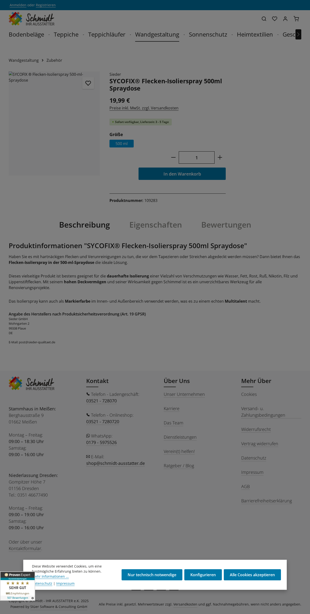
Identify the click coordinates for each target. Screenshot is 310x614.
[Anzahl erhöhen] (220, 157)
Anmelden (18, 5)
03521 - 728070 (101, 401)
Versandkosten (185, 604)
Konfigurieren (203, 574)
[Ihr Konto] (285, 18)
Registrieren (46, 5)
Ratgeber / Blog (179, 465)
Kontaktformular (25, 548)
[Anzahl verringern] (173, 157)
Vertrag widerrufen (259, 443)
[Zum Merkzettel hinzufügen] (88, 83)
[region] (54, 123)
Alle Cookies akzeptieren (252, 574)
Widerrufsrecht (256, 429)
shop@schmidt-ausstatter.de (115, 463)
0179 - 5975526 (101, 442)
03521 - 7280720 (102, 421)
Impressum (252, 472)
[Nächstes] (298, 34)
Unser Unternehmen (184, 394)
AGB (245, 486)
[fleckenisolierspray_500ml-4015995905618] (54, 123)
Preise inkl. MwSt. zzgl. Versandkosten (143, 108)
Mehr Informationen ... (50, 576)
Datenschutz (253, 458)
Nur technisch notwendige (152, 574)
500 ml (122, 143)
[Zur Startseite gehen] (31, 18)
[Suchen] (264, 18)
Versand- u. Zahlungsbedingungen (263, 412)
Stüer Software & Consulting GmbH (58, 606)
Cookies (249, 394)
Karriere (171, 408)
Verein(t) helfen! (179, 451)
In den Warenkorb (182, 174)
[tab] (84, 224)
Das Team (173, 423)
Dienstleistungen (180, 437)
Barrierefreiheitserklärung (266, 501)
